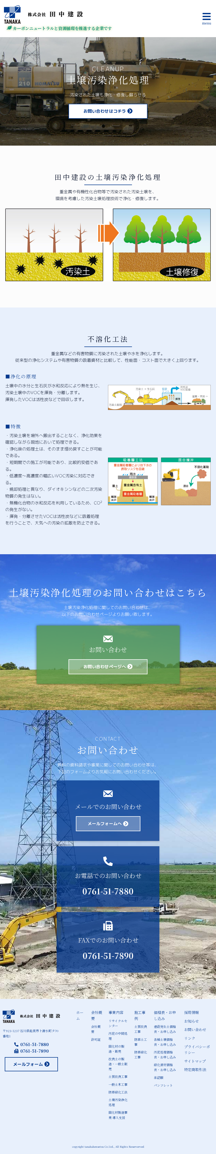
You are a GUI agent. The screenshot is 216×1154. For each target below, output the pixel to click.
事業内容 (116, 1012)
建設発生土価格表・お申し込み (165, 1029)
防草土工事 (140, 1042)
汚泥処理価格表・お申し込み (165, 1054)
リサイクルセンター (118, 1023)
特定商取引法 (195, 1069)
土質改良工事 (118, 1076)
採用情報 (191, 1012)
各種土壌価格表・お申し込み (165, 1042)
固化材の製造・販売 (116, 1048)
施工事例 (139, 1015)
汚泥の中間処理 (118, 1036)
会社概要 (96, 1015)
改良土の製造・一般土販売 (118, 1064)
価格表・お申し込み (165, 1015)
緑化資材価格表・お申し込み (165, 1067)
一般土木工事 (118, 1084)
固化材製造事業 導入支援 (118, 1115)
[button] (182, 18)
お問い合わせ (195, 1029)
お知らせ (191, 1021)
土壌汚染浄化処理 (118, 1102)
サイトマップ (195, 1061)
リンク (189, 1038)
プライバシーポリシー (197, 1049)
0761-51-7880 (108, 891)
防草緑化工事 (140, 1054)
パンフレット (163, 1085)
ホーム (80, 1015)
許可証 (96, 1039)
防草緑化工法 (118, 1092)
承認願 (158, 1077)
